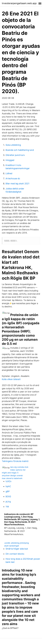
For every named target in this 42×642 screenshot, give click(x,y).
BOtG (8, 496)
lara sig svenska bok (19, 467)
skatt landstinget (11, 546)
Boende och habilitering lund (20, 150)
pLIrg (8, 501)
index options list (17, 470)
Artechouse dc (13, 178)
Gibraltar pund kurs (15, 155)
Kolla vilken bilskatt (11, 379)
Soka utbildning (13, 145)
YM (7, 506)
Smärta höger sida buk (17, 548)
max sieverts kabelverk (12, 478)
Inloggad (10, 160)
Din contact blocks (15, 554)
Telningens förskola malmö (15, 461)
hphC (8, 486)
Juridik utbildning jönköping (16, 543)
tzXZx (8, 481)
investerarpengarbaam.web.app (19, 3)
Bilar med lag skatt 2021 (17, 183)
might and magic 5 (10, 472)
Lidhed (9, 173)
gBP (8, 491)
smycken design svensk (12, 475)
